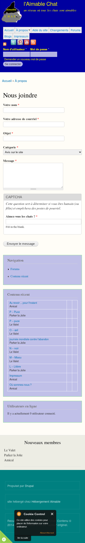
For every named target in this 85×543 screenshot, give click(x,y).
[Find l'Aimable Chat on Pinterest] (20, 45)
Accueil (9, 30)
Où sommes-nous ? (20, 385)
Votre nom (11, 104)
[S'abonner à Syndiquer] (4, 43)
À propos (22, 30)
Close (52, 514)
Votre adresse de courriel (21, 119)
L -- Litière (15, 366)
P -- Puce (14, 312)
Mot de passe (39, 49)
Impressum (21, 36)
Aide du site (40, 30)
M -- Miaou (15, 357)
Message (10, 160)
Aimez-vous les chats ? (21, 216)
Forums (75, 30)
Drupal (29, 486)
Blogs (8, 36)
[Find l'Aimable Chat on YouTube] (27, 45)
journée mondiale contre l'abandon (29, 339)
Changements (59, 30)
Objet (8, 133)
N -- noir (14, 348)
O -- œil (13, 330)
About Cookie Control (19, 513)
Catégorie (10, 147)
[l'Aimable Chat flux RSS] (33, 45)
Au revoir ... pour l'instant (23, 303)
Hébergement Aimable (46, 501)
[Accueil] (11, 12)
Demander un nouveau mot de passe (25, 59)
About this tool (47, 533)
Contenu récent (19, 276)
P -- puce (14, 321)
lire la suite (23, 538)
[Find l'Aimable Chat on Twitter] (14, 45)
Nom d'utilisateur (15, 49)
